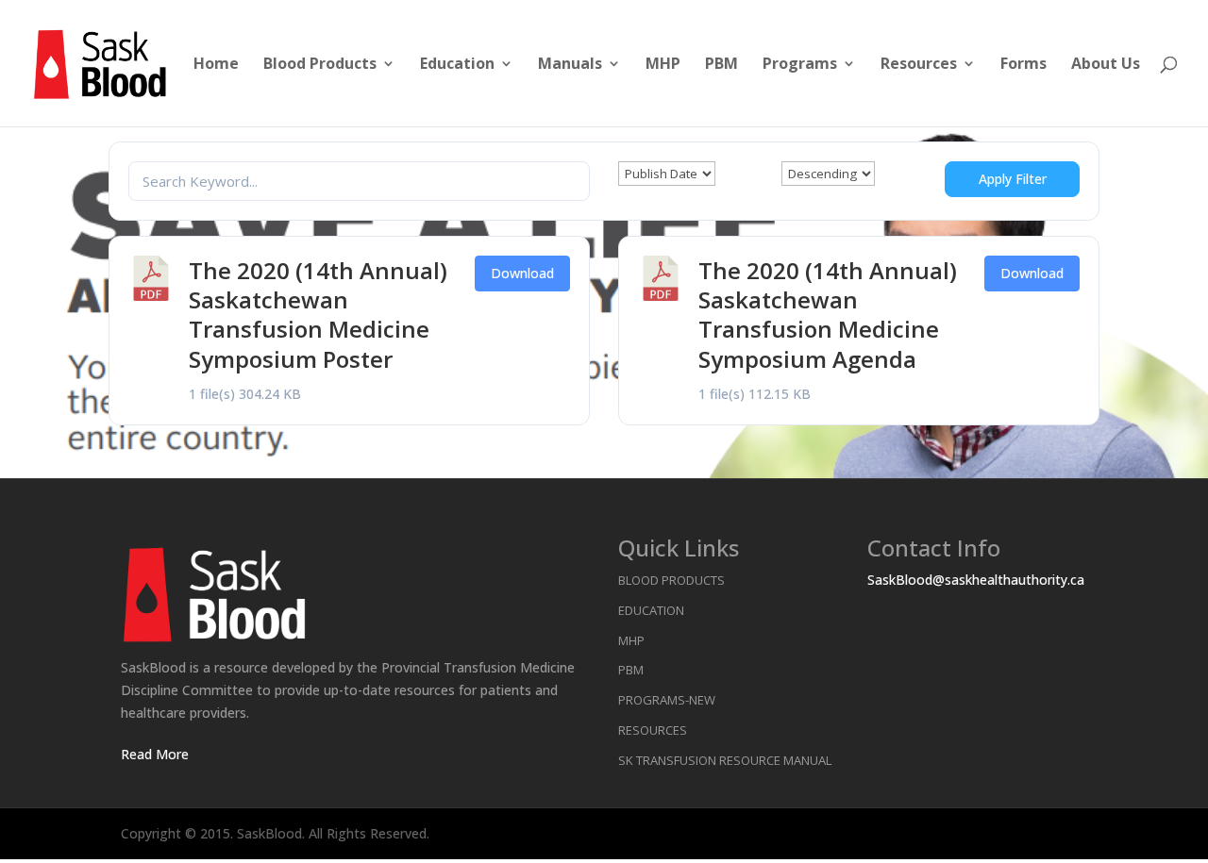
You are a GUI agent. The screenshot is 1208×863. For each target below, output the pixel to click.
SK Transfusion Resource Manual (724, 760)
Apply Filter (1013, 179)
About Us (1105, 65)
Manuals (570, 65)
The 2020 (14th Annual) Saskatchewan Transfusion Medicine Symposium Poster (318, 314)
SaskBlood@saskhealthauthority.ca (975, 580)
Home (216, 65)
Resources (919, 65)
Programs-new (666, 699)
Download (522, 273)
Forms (1023, 65)
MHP (663, 65)
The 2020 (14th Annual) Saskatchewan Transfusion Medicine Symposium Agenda (827, 314)
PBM (721, 65)
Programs (800, 65)
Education (457, 65)
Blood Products (320, 65)
